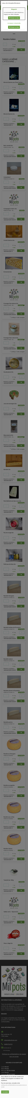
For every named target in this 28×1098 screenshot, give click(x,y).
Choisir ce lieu (14, 18)
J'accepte (5, 1092)
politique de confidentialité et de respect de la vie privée (14, 1085)
